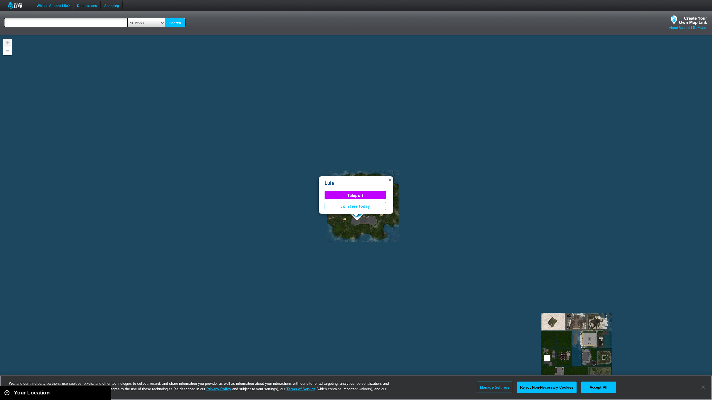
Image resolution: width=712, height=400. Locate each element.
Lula (329, 183)
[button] (390, 179)
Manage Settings (494, 387)
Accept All (598, 387)
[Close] (703, 387)
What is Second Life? (53, 5)
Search (175, 23)
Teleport (355, 195)
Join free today (355, 206)
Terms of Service (300, 389)
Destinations (87, 5)
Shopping (111, 5)
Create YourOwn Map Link (693, 20)
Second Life (18, 5)
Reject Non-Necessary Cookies (546, 387)
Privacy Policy (218, 389)
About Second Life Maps (687, 28)
